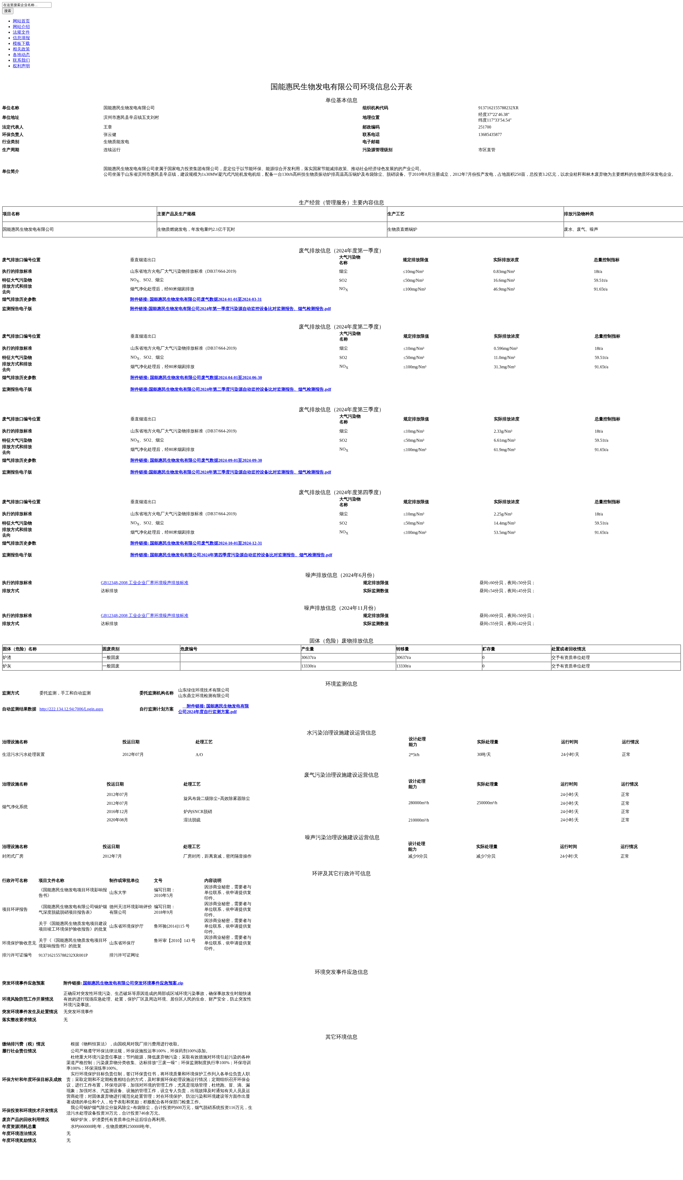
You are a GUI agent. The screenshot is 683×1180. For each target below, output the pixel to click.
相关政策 (21, 49)
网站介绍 (21, 26)
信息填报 (21, 38)
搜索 (7, 11)
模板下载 (21, 43)
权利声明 (21, 66)
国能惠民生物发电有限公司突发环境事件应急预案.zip (132, 983)
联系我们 (21, 60)
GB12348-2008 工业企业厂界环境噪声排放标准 (144, 582)
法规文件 (21, 32)
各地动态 (21, 54)
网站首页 (21, 21)
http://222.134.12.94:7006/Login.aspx (71, 709)
